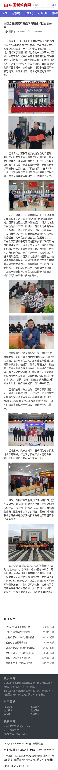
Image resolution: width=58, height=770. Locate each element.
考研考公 (34, 714)
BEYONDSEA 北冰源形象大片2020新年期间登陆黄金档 (21, 647)
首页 (5, 13)
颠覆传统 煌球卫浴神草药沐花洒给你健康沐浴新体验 (21, 663)
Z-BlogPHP (22, 765)
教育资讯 (8, 706)
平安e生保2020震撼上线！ (19, 627)
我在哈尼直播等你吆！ (17, 642)
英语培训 (8, 714)
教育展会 (34, 710)
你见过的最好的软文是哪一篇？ (21, 632)
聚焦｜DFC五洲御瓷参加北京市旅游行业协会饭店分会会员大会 (21, 653)
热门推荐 (15, 13)
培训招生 (8, 710)
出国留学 (29, 13)
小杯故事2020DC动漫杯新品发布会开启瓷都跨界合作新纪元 (21, 637)
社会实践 (42, 13)
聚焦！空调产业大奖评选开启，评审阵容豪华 (21, 658)
